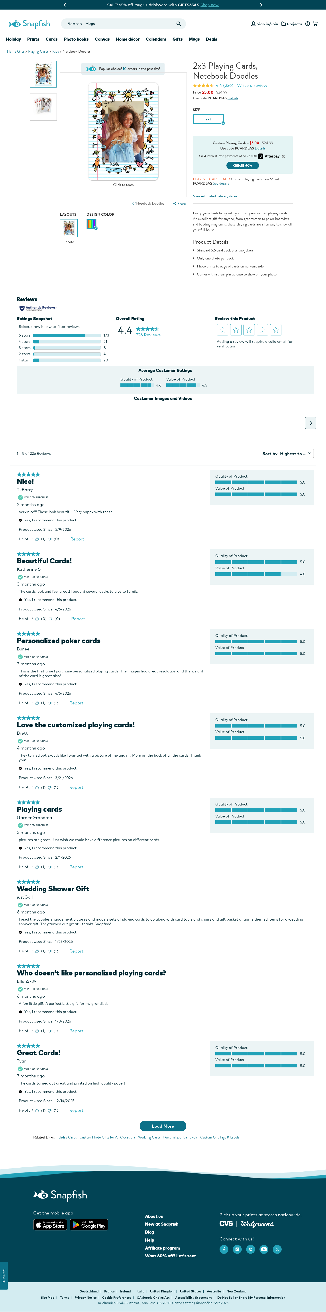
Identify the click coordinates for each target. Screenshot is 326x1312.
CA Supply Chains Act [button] (153, 1298)
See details (221, 183)
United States (191, 1291)
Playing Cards (38, 51)
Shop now (247, 4)
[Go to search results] (179, 24)
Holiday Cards (66, 1137)
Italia (140, 1291)
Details (233, 98)
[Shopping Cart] (314, 24)
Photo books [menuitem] (76, 39)
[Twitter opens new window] (279, 1247)
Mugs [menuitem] (194, 39)
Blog (149, 1232)
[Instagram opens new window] (239, 1247)
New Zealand (237, 1291)
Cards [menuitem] (52, 39)
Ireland (126, 1291)
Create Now (242, 165)
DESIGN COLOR (100, 214)
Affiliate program (162, 1248)
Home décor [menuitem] (128, 39)
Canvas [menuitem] (102, 39)
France (109, 1291)
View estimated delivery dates (215, 196)
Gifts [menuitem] (178, 39)
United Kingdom (162, 1291)
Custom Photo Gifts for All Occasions (107, 1137)
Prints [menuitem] (33, 39)
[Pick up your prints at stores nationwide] (226, 1223)
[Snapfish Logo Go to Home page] (29, 23)
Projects (294, 24)
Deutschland (89, 1291)
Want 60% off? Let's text (170, 1255)
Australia (214, 1291)
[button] (133, 203)
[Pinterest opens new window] (252, 1247)
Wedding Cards (149, 1137)
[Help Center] (307, 24)
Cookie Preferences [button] (116, 1298)
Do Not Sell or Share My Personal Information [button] (251, 1298)
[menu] (179, 203)
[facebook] (226, 1247)
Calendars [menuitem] (156, 39)
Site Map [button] (48, 1298)
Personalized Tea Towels (180, 1137)
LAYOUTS (68, 214)
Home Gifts (15, 51)
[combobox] (123, 23)
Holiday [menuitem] (13, 39)
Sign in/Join (267, 24)
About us (154, 1216)
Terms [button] (64, 1298)
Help (149, 1240)
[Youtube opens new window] (266, 1247)
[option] (43, 74)
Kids (55, 51)
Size (196, 110)
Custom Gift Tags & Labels (219, 1137)
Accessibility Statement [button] (193, 1298)
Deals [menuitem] (211, 39)
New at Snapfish (162, 1224)
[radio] (91, 224)
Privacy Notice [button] (86, 1298)
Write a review (252, 85)
